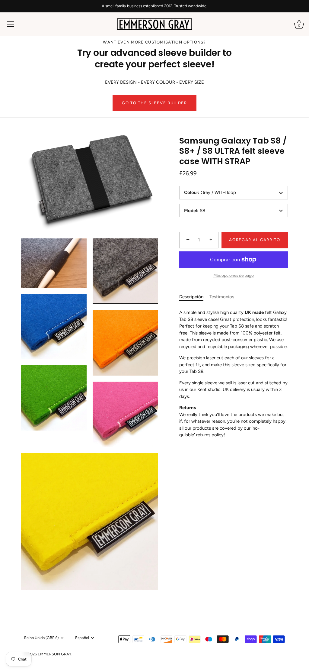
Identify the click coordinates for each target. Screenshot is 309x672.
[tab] (194, 296)
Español (82, 637)
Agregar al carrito (254, 239)
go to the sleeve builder (154, 103)
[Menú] (10, 24)
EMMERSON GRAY (55, 654)
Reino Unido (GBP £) (41, 637)
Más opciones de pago (233, 275)
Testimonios (221, 296)
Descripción (191, 296)
